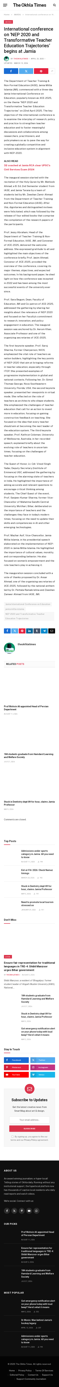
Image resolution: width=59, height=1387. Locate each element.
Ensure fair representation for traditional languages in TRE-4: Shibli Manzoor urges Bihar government (29, 966)
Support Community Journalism (31, 1379)
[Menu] (5, 5)
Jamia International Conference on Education (28, 604)
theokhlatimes (21, 59)
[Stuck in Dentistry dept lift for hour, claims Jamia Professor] (29, 782)
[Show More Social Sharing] (52, 71)
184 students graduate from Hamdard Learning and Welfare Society (37, 998)
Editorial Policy (17, 1375)
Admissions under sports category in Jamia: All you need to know (37, 854)
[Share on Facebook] (11, 71)
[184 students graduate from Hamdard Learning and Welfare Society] (29, 734)
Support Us (47, 1375)
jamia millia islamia (15, 609)
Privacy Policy (30, 1140)
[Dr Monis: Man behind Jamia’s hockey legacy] (11, 1323)
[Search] (54, 5)
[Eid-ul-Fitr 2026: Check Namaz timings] (11, 873)
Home (12, 1370)
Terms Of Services (44, 1370)
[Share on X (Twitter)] (26, 71)
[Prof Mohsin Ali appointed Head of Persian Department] (29, 687)
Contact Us (33, 1375)
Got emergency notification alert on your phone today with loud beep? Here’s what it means (38, 1031)
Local (8, 957)
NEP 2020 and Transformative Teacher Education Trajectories (25, 616)
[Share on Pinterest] (41, 71)
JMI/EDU (8, 22)
